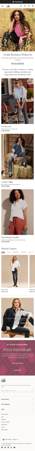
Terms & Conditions (6, 445)
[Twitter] (5, 447)
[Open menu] (3, 6)
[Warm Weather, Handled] (17, 212)
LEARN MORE (17, 370)
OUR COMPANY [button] (5, 404)
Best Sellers (4, 424)
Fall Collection (4, 414)
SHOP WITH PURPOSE (17, 363)
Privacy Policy (28, 443)
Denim (3, 427)
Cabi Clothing (6, 443)
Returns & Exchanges (18, 443)
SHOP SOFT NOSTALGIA (17, 63)
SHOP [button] (2, 409)
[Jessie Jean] (14, 271)
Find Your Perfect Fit (25, 323)
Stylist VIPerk (4, 429)
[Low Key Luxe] (17, 101)
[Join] (32, 390)
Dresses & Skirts (5, 422)
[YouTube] (14, 447)
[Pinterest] (8, 447)
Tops (2, 417)
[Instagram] (11, 447)
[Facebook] (2, 447)
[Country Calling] (17, 156)
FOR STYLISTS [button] (5, 399)
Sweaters (3, 419)
